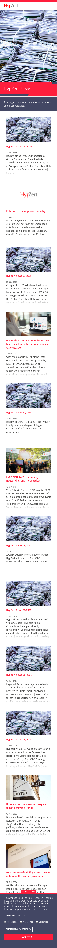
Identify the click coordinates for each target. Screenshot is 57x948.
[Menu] (50, 6)
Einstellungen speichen (18, 929)
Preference (27, 922)
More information (15, 915)
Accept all (28, 937)
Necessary (12, 922)
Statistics (43, 922)
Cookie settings (28, 892)
